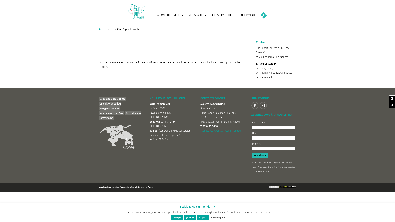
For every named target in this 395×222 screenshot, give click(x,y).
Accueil (103, 29)
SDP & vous (196, 15)
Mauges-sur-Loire (110, 108)
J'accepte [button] (177, 218)
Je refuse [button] (190, 218)
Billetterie (248, 15)
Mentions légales (106, 187)
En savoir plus (217, 217)
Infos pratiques (222, 15)
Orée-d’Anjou (133, 113)
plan (117, 187)
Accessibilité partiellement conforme (137, 187)
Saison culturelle (168, 15)
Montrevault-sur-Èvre (111, 113)
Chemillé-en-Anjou (110, 103)
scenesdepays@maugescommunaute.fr (222, 130)
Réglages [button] (203, 218)
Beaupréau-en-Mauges (112, 98)
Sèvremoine (106, 118)
